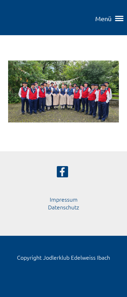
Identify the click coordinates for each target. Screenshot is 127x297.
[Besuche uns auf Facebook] (62, 173)
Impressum (64, 199)
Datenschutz (63, 207)
